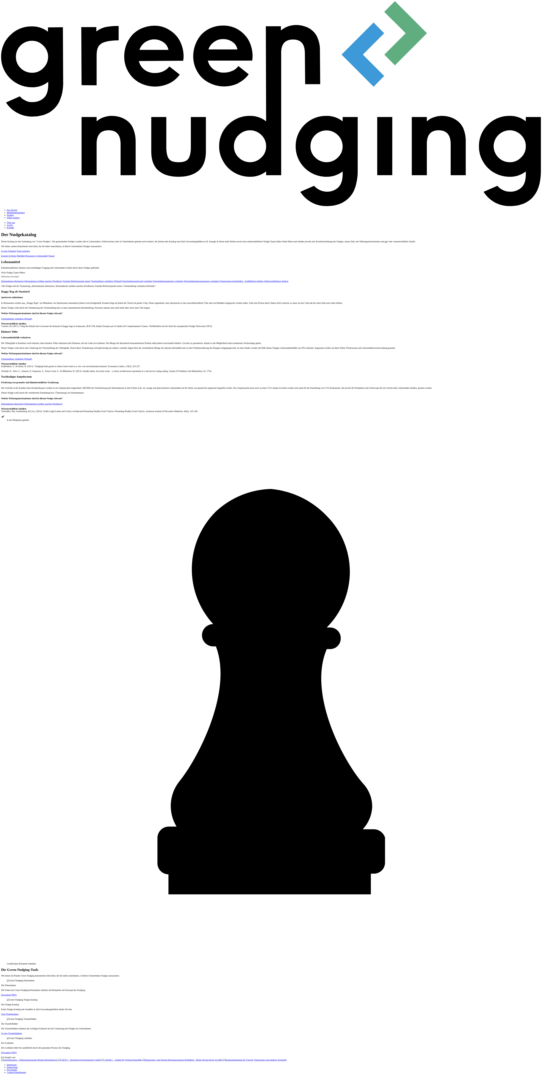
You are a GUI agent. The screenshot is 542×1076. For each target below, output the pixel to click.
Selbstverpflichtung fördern (276, 281)
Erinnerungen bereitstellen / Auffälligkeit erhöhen (242, 281)
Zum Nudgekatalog (9, 1014)
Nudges (10, 215)
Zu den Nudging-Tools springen (15, 251)
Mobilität (21, 256)
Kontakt (10, 227)
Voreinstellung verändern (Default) (106, 281)
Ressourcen (30, 256)
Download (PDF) (9, 995)
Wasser (51, 256)
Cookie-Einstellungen (16, 1072)
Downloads (12, 1070)
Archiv (10, 225)
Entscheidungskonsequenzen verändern (201, 281)
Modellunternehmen (16, 212)
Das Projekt (12, 210)
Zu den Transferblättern (11, 1033)
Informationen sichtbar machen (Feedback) (43, 281)
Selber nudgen (13, 218)
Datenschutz (12, 1067)
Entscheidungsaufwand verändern (137, 281)
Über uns (11, 222)
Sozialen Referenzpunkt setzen (76, 281)
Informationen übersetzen (12, 281)
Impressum (12, 1065)
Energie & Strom (8, 256)
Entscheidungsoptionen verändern (168, 281)
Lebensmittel (42, 256)
